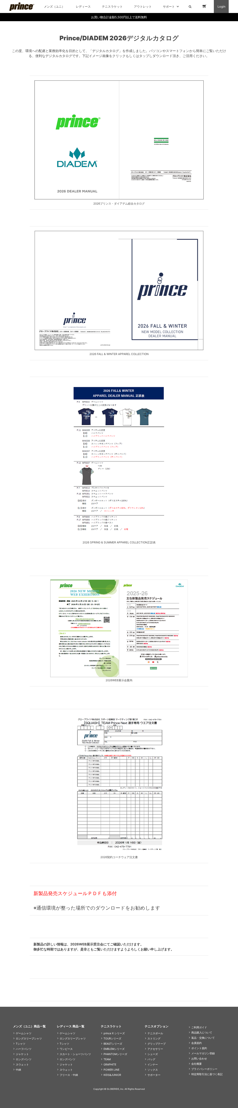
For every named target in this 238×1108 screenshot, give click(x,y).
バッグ (151, 1059)
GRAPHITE (110, 1064)
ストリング (153, 1038)
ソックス (152, 1069)
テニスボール (155, 1033)
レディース (83, 6)
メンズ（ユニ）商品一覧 (29, 1026)
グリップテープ (156, 1043)
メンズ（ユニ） (54, 6)
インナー (152, 1064)
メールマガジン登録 (203, 1053)
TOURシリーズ (112, 1038)
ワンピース (66, 1048)
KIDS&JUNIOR (112, 1074)
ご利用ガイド (199, 1027)
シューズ (152, 1054)
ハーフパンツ (23, 1048)
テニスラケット (112, 6)
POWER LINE (111, 1069)
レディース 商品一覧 (70, 1026)
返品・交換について (203, 1037)
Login (221, 6)
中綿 (18, 1069)
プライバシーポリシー (204, 1068)
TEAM (107, 1059)
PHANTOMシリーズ (115, 1054)
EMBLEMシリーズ (114, 1048)
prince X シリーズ (114, 1033)
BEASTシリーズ (113, 1043)
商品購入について (201, 1032)
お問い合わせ (199, 1058)
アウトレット (143, 6)
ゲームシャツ (23, 1033)
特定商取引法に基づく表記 (207, 1074)
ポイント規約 (199, 1048)
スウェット (22, 1064)
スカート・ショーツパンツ (75, 1054)
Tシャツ (20, 1043)
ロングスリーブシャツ (29, 1038)
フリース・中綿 (69, 1074)
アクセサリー (155, 1048)
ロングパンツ (23, 1059)
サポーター (153, 1074)
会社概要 (196, 1063)
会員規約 (196, 1042)
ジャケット (22, 1054)
